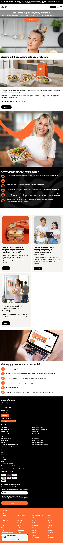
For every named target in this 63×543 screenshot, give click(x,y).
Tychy (49, 535)
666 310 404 (5, 415)
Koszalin (19, 523)
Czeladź (3, 515)
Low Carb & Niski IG (6, 447)
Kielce (3, 523)
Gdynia (19, 518)
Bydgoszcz (35, 513)
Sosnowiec (51, 532)
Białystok (3, 513)
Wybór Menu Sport (37, 427)
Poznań (34, 528)
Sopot (34, 532)
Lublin (49, 523)
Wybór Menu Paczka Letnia (39, 429)
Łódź (2, 525)
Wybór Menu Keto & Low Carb (9, 444)
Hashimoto (35, 431)
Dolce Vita (35, 436)
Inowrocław (4, 520)
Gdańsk (3, 518)
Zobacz (6, 268)
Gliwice (34, 518)
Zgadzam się (19, 539)
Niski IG (3, 442)
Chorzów (50, 513)
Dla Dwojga (35, 438)
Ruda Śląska (20, 530)
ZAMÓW (31, 20)
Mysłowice (35, 525)
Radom (50, 528)
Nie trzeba (14, 539)
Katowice (50, 520)
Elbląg (50, 515)
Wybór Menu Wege (37, 440)
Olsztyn (50, 525)
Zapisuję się (14, 503)
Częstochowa (21, 515)
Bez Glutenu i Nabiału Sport (40, 444)
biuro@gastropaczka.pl (9, 421)
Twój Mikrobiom (36, 434)
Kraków (34, 523)
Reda (2, 530)
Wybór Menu (4, 436)
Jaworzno (19, 520)
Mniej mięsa (4, 431)
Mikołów (19, 525)
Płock (18, 528)
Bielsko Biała (20, 513)
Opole (3, 528)
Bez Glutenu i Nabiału (38, 442)
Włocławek (51, 537)
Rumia (34, 530)
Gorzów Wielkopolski (54, 518)
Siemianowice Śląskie (7, 532)
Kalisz (34, 520)
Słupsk (19, 532)
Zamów (52, 6)
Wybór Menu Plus (6, 438)
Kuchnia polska (5, 434)
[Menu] (61, 7)
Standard (4, 427)
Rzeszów (50, 530)
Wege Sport (4, 440)
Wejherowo (35, 537)
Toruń (34, 535)
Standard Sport (5, 429)
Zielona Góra (36, 540)
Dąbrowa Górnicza (37, 515)
